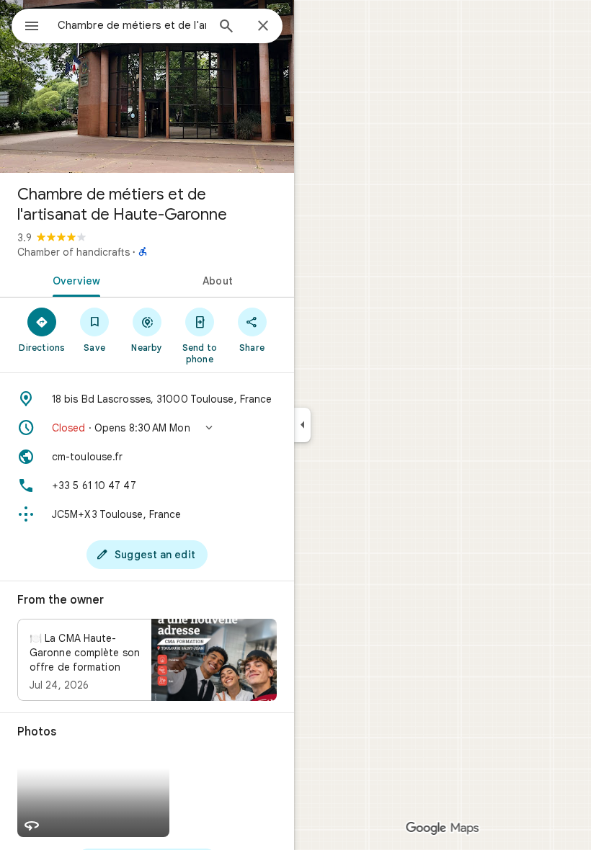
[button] (147, 427)
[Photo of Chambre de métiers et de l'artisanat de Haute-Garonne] (147, 86)
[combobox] (132, 25)
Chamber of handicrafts (73, 252)
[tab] (73, 279)
